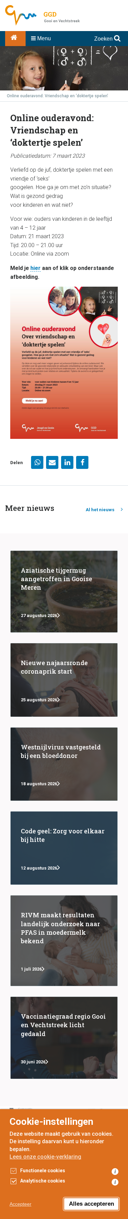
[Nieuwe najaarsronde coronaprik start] (64, 679)
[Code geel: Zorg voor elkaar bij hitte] (64, 848)
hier (35, 268)
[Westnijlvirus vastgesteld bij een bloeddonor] (64, 764)
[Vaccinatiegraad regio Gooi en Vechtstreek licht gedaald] (64, 1038)
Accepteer (20, 1204)
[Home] (15, 38)
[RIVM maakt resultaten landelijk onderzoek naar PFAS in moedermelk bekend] (64, 940)
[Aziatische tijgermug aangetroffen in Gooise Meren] (64, 592)
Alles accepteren (91, 1204)
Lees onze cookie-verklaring (45, 1156)
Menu (43, 38)
